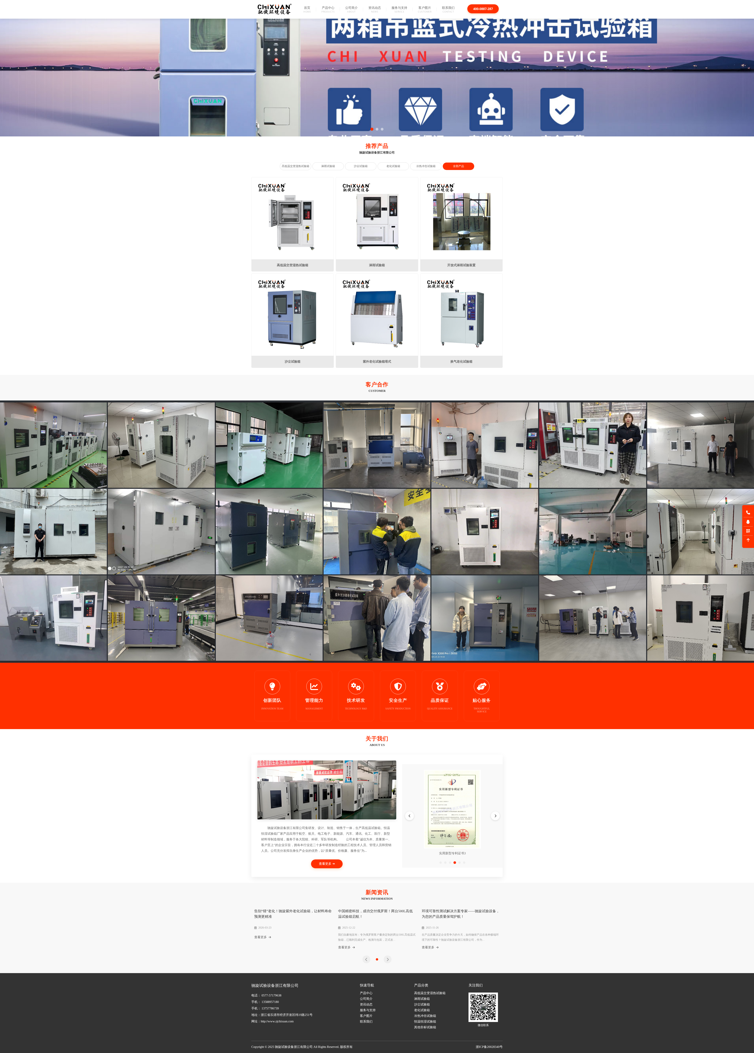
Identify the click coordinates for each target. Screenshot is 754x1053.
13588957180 (270, 1002)
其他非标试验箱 (425, 1027)
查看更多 (261, 937)
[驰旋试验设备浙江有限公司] (275, 9)
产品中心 (366, 993)
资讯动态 (366, 1004)
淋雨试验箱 (328, 166)
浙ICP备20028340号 (489, 1046)
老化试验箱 (393, 166)
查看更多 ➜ (327, 863)
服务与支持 (368, 1010)
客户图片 (366, 1015)
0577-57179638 (271, 995)
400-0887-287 (483, 9)
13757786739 (270, 1008)
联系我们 (366, 1021)
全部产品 (458, 166)
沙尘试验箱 (361, 166)
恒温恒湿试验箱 (425, 1021)
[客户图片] (53, 445)
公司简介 (366, 998)
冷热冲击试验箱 (426, 166)
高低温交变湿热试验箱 (295, 166)
